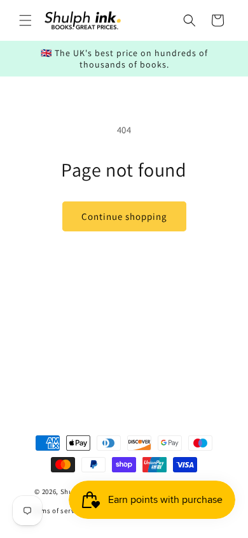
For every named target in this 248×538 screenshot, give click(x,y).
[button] (25, 20)
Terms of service (57, 510)
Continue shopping (124, 216)
